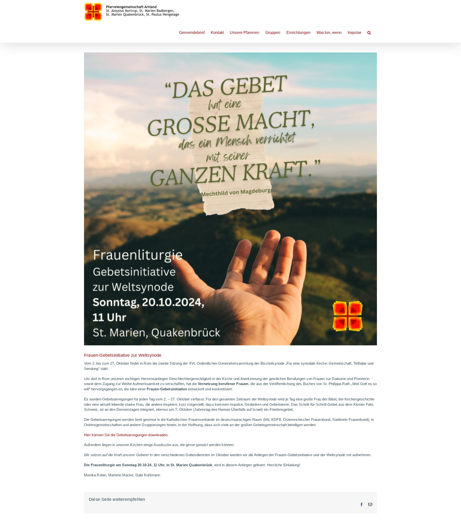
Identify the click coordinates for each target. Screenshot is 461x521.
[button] (369, 32)
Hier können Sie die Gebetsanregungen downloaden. (126, 435)
